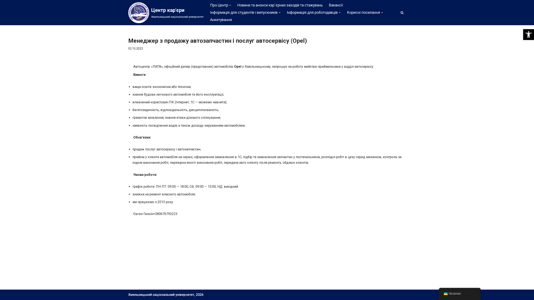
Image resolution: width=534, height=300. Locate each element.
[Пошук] (402, 12)
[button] (528, 34)
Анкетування (221, 20)
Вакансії (336, 5)
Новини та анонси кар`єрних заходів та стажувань (280, 5)
